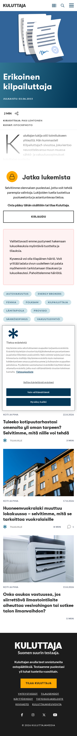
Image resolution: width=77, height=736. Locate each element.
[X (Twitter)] (44, 715)
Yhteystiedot (28, 693)
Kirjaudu (38, 216)
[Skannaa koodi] (54, 5)
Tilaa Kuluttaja (39, 683)
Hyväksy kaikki (38, 402)
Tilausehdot (50, 693)
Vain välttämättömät (38, 392)
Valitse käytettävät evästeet (38, 382)
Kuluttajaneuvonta (47, 704)
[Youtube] (55, 715)
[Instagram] (33, 715)
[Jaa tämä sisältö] (16, 113)
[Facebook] (22, 715)
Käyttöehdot (23, 698)
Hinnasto (22, 704)
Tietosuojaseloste (49, 698)
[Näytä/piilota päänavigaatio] (71, 5)
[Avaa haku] (62, 5)
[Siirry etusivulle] (14, 5)
